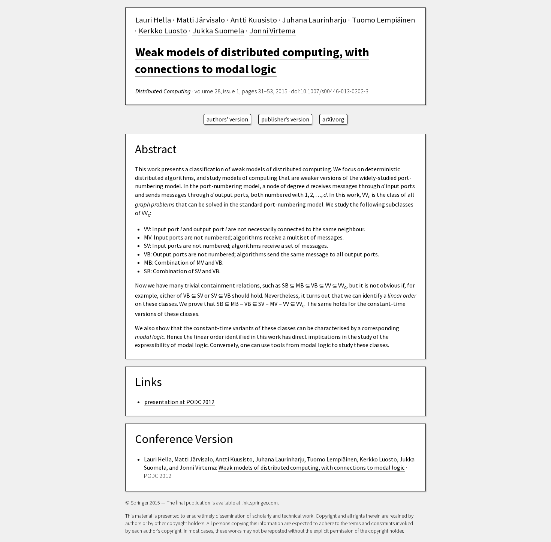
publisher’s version (285, 119)
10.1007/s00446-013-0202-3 (334, 91)
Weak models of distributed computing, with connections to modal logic (311, 467)
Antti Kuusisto (254, 20)
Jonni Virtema (272, 31)
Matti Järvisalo (201, 20)
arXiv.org (333, 119)
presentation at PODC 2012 (179, 402)
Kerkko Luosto (163, 31)
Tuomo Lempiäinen (383, 20)
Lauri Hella (153, 20)
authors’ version (227, 119)
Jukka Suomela (218, 31)
